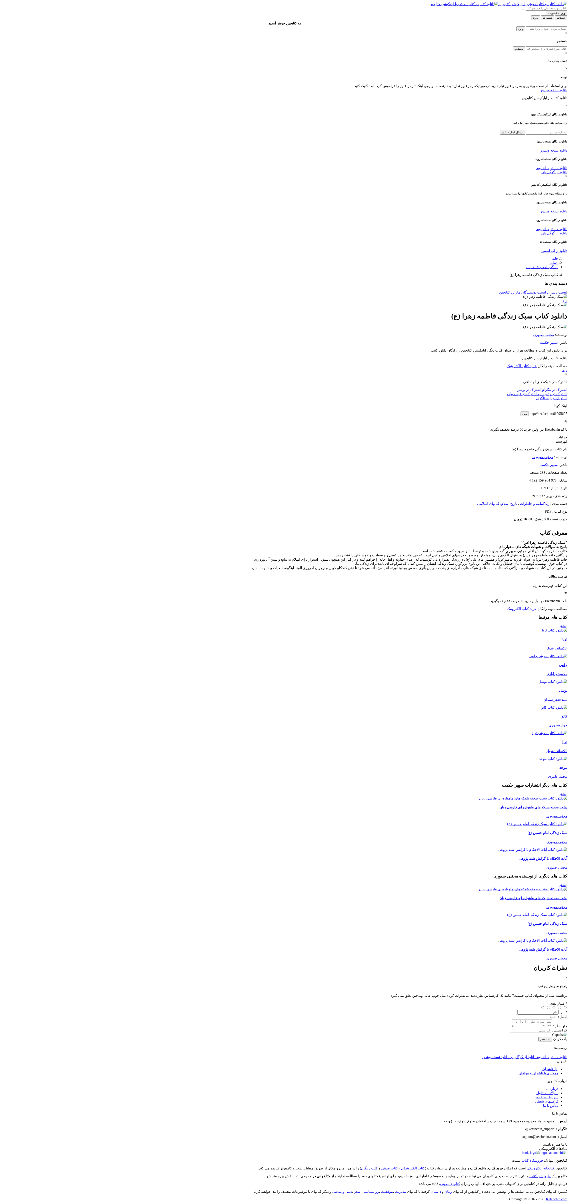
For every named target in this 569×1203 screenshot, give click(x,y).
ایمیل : (562, 1017)
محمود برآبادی (557, 674)
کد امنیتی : (559, 1030)
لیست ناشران (557, 292)
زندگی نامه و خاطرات (542, 267)
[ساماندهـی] (553, 1153)
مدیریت (400, 1191)
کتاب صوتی (389, 1168)
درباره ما (551, 1089)
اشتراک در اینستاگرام (551, 398)
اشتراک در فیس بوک (522, 394)
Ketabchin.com (556, 1199)
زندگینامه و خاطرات (534, 504)
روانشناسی (371, 1191)
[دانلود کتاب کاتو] (554, 707)
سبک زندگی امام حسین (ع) (547, 833)
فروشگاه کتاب (532, 1160)
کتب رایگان (369, 1168)
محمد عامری (557, 776)
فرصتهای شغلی (546, 1101)
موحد (563, 767)
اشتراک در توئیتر (529, 390)
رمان (448, 1191)
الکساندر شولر (556, 648)
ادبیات (553, 263)
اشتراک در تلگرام (554, 390)
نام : (563, 1012)
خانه (555, 258)
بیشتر (563, 626)
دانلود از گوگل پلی (554, 172)
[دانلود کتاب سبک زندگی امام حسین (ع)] (537, 824)
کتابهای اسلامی (488, 504)
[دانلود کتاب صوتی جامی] (284, 656)
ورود (520, 28)
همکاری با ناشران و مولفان (538, 1073)
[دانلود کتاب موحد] (553, 759)
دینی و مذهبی (342, 1191)
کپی (524, 414)
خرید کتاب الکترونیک (522, 366)
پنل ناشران (550, 1069)
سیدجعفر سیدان (555, 699)
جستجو (519, 48)
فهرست (561, 441)
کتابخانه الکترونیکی (540, 1168)
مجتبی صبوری (543, 335)
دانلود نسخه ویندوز (553, 90)
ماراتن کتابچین (509, 292)
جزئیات (562, 437)
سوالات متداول (547, 1093)
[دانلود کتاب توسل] (553, 681)
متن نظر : (560, 1026)
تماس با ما (550, 1105)
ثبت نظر (545, 1039)
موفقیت (387, 1191)
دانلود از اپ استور (554, 251)
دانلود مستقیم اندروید (551, 168)
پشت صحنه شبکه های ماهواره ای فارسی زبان (533, 807)
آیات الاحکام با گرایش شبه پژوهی (543, 858)
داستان (436, 1191)
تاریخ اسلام (509, 504)
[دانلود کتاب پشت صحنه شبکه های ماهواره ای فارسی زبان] (523, 798)
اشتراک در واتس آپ (552, 394)
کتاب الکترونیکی (413, 1168)
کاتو (564, 716)
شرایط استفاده (547, 1097)
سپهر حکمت (548, 342)
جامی (563, 665)
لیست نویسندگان (533, 292)
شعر (357, 1191)
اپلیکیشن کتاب (540, 1176)
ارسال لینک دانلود (512, 132)
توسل (563, 690)
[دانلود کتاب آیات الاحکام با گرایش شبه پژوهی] (532, 849)
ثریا (564, 639)
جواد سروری (558, 725)
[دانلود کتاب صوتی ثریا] (284, 733)
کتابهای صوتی (450, 1184)
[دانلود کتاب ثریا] (554, 630)
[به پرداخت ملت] (531, 1153)
